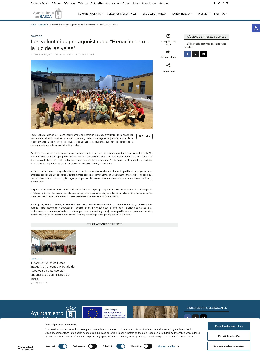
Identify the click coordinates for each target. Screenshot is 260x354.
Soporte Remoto (149, 3)
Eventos (219, 13)
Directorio (70, 3)
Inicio (33, 24)
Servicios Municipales (121, 13)
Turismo (202, 13)
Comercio (43, 24)
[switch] (92, 346)
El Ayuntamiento (89, 13)
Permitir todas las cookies (229, 326)
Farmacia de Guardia (40, 3)
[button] (256, 28)
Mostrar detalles (166, 346)
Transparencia (180, 13)
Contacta (84, 3)
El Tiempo (56, 3)
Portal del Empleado (100, 3)
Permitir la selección (229, 336)
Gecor (136, 3)
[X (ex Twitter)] (195, 54)
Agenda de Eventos (121, 3)
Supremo (163, 3)
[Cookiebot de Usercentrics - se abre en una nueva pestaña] (25, 348)
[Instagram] (203, 54)
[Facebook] (187, 54)
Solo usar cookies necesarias (229, 346)
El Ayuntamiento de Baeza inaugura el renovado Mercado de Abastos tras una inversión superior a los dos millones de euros (52, 270)
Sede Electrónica (154, 13)
